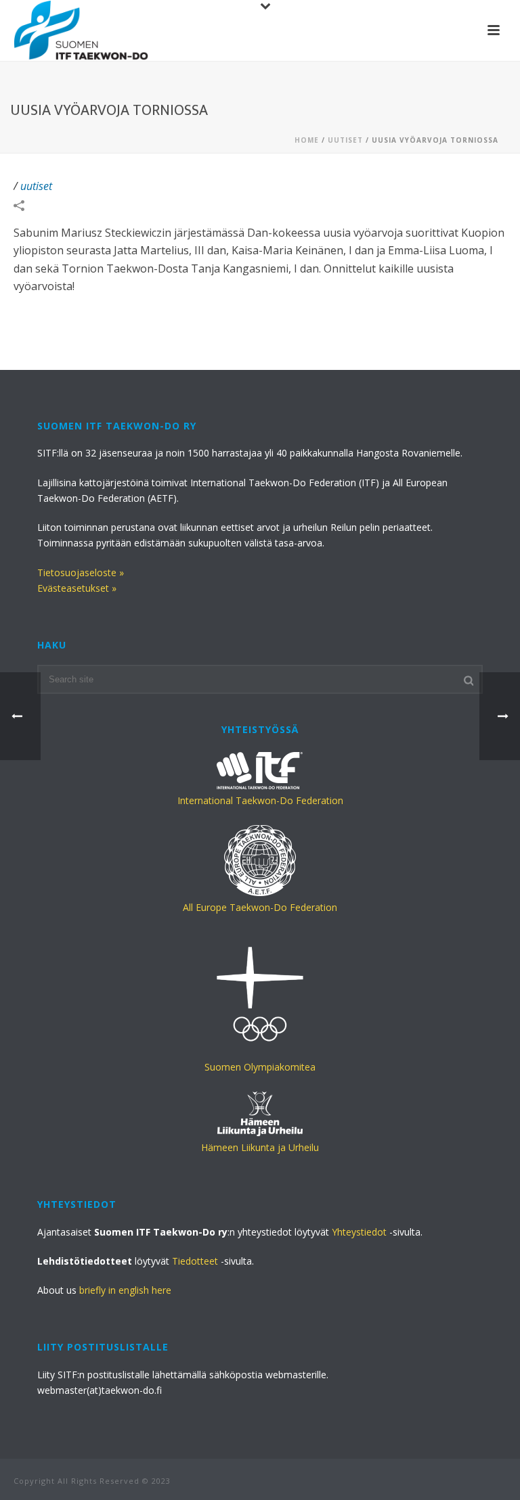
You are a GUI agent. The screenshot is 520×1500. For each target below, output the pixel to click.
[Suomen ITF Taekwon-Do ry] (81, 30)
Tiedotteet (195, 1261)
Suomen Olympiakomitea (260, 1066)
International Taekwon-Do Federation (260, 800)
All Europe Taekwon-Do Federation (260, 907)
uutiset (345, 140)
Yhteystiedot (359, 1231)
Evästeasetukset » (76, 588)
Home (307, 140)
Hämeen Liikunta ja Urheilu (260, 1147)
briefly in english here (125, 1290)
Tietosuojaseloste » (80, 572)
